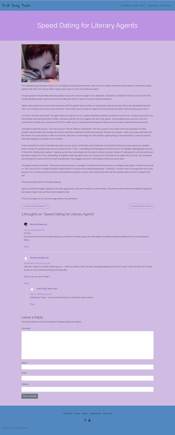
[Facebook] (85, 420)
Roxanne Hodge (37, 258)
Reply (26, 246)
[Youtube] (89, 420)
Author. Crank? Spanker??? (36, 206)
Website (25, 384)
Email (24, 373)
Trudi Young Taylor (16, 5)
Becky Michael (36, 224)
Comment (26, 328)
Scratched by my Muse (140, 206)
